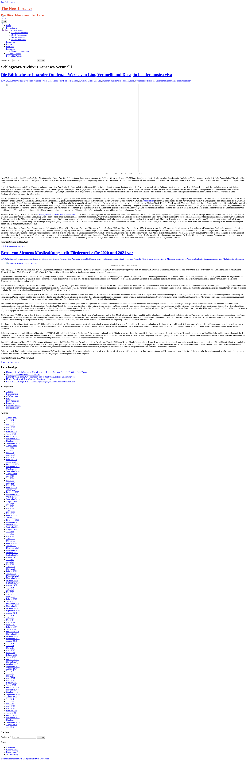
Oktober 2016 (12, 692)
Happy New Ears (60, 81)
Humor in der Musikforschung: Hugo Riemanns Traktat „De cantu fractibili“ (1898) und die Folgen (46, 372)
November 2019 (13, 606)
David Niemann (45, 259)
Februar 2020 (11, 599)
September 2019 (13, 611)
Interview (10, 403)
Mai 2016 (10, 704)
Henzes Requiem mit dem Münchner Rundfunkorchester (29, 379)
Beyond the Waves (14, 56)
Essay (8, 398)
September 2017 (13, 666)
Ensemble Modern (88, 259)
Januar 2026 (11, 434)
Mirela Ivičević (160, 259)
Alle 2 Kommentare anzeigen (13, 246)
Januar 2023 (11, 518)
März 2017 (10, 680)
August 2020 (11, 585)
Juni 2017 (10, 673)
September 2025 (13, 443)
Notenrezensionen (18, 39)
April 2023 (10, 511)
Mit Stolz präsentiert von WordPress (34, 759)
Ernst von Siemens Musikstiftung (110, 259)
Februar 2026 (11, 432)
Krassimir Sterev (86, 81)
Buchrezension (12, 394)
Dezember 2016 (12, 687)
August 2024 (11, 473)
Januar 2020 (11, 601)
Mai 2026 (10, 425)
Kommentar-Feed (13, 752)
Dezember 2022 (12, 520)
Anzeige (9, 391)
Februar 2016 (11, 711)
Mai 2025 (10, 453)
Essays (9, 44)
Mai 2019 (10, 620)
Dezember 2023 (12, 492)
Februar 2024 (11, 487)
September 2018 (13, 639)
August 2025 (11, 446)
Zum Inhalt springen (9, 2)
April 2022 (10, 539)
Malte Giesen (147, 259)
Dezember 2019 (12, 604)
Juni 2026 (10, 422)
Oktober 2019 (12, 608)
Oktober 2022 (12, 525)
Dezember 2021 (12, 548)
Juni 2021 (10, 562)
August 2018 (11, 641)
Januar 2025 (11, 462)
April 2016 (10, 706)
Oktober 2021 (12, 553)
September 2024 (13, 471)
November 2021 (13, 550)
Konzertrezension (17, 81)
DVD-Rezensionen (19, 35)
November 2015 (13, 718)
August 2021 (11, 557)
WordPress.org (12, 754)
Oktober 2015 (12, 720)
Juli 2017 (10, 671)
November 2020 (13, 578)
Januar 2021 (11, 573)
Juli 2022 (10, 532)
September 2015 (13, 722)
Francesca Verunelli (33, 81)
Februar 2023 (11, 515)
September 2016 (13, 694)
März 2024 (10, 485)
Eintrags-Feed (12, 750)
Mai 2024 (10, 480)
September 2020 (13, 583)
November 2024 (13, 466)
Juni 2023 (10, 506)
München (106, 81)
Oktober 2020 (12, 580)
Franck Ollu (47, 81)
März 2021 (10, 569)
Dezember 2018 (12, 632)
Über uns (10, 46)
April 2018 (10, 650)
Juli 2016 (10, 699)
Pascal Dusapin (128, 81)
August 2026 (11, 418)
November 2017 (13, 662)
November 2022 (13, 522)
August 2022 (11, 529)
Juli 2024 (10, 476)
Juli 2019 (10, 615)
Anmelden (10, 747)
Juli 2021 (10, 559)
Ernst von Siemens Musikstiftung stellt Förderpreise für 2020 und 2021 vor (67, 252)
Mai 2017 (10, 676)
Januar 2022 (11, 546)
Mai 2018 (10, 648)
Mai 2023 (10, 508)
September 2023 (13, 499)
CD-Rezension (12, 396)
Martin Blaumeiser (183, 81)
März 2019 (10, 625)
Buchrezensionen (18, 37)
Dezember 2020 (12, 576)
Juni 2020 (10, 590)
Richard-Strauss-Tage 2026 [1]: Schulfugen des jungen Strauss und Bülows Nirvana (40, 381)
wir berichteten (148, 201)
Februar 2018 (11, 655)
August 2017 (11, 669)
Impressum (10, 49)
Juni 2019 (10, 618)
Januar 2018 (11, 657)
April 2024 (10, 483)
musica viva (116, 81)
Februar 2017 (11, 683)
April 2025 (10, 455)
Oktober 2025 (12, 441)
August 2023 (11, 501)
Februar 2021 (11, 571)
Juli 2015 (10, 727)
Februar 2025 (11, 460)
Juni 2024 (10, 478)
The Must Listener (13, 53)
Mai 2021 (10, 564)
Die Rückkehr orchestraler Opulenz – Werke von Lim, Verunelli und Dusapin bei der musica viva (86, 74)
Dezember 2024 (12, 464)
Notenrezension (12, 408)
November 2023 (13, 494)
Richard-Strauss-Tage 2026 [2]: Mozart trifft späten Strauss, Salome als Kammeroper (40, 377)
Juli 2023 (10, 504)
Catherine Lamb (31, 259)
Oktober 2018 (12, 636)
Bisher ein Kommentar (10, 362)
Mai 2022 (10, 536)
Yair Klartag (224, 259)
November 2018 (13, 634)
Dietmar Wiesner (60, 259)
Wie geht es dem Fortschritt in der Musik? (23, 374)
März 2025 (10, 457)
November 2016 (13, 690)
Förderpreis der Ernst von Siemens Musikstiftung (59, 214)
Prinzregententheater (195, 259)
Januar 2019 (11, 629)
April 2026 (10, 427)
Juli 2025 (10, 448)
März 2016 (10, 708)
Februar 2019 (11, 627)
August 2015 (11, 725)
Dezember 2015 (12, 715)
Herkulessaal (73, 81)
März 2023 (10, 513)
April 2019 (10, 622)
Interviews (10, 42)
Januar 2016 (11, 713)
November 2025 (13, 439)
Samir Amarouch (211, 259)
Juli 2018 (10, 643)
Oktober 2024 (12, 469)
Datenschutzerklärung (20, 51)
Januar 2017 (11, 685)
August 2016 (11, 697)
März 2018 (10, 652)
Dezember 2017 (12, 659)
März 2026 (10, 429)
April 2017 (10, 678)
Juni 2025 (10, 450)
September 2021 (13, 555)
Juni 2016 (10, 701)
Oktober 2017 (12, 664)
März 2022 (10, 541)
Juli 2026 (10, 420)
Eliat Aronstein (74, 259)
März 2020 (10, 597)
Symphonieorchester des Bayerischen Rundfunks (155, 81)
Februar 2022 (11, 543)
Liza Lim (97, 81)
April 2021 (10, 566)
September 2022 (13, 527)
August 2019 (11, 613)
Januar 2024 (11, 490)
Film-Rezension (12, 401)
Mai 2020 (10, 592)
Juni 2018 (10, 645)
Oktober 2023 (12, 497)
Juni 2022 (10, 534)
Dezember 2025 (12, 436)
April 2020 (10, 594)
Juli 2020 (10, 587)
